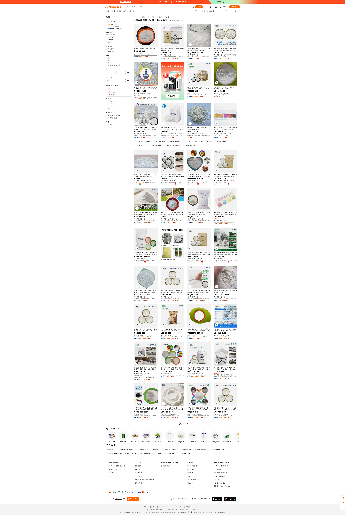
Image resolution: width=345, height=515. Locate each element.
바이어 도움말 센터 (192, 466)
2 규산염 (111, 449)
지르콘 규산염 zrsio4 (141, 145)
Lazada (172, 507)
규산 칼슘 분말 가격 (221, 141)
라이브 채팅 (190, 469)
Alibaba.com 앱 (189, 499)
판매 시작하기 (217, 469)
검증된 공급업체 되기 (220, 476)
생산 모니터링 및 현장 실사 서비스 (144, 479)
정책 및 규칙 (138, 483)
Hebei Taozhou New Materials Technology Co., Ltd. (146, 135)
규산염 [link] (167, 17)
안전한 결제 (138, 466)
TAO (186, 507)
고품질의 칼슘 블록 (174, 141)
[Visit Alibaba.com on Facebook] (215, 486)
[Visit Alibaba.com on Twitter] (222, 486)
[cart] (216, 7)
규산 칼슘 (159, 453)
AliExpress (147, 507)
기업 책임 (111, 472)
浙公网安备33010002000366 (201, 512)
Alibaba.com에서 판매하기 (221, 466)
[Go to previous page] (176, 423)
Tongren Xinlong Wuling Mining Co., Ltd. (225, 94)
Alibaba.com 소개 (114, 462)
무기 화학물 (151, 17)
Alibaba (136, 17)
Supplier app (173, 499)
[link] (342, 498)
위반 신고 (190, 483)
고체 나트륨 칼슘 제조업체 (115, 453)
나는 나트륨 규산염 (143, 449)
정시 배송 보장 (139, 472)
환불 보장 (137, 469)
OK (128, 72)
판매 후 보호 (138, 476)
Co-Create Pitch (113, 469)
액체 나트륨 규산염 (131, 453)
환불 (188, 476)
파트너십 (216, 479)
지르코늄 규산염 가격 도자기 (173, 145)
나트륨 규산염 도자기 (191, 145)
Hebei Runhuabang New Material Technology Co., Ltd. (199, 94)
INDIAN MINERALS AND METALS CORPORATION (146, 182)
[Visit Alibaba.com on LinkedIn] (218, 486)
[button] (193, 7)
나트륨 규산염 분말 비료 (170, 449)
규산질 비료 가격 (186, 453)
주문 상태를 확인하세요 (220, 472)
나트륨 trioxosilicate (202, 449)
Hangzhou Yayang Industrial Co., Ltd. (224, 135)
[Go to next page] (194, 423)
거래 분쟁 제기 (191, 472)
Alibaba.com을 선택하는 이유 (117, 466)
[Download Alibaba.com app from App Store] (217, 499)
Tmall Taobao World (163, 507)
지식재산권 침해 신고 (193, 479)
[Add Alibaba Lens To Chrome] (133, 499)
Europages (199, 507)
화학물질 (142, 17)
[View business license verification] (189, 512)
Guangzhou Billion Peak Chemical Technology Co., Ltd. (199, 135)
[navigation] (118, 220)
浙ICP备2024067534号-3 (218, 512)
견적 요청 (163, 469)
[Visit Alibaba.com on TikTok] (233, 486)
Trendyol (191, 507)
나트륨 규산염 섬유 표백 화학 (143, 141)
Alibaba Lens (118, 499)
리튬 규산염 (187, 141)
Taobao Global (180, 507)
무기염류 (159, 17)
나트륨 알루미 (156, 449)
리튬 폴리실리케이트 (146, 453)
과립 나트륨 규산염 (160, 141)
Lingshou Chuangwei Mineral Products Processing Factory (199, 56)
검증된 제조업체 (165, 466)
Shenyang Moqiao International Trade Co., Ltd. (172, 135)
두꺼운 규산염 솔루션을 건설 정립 (203, 141)
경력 (110, 476)
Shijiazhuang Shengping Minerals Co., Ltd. (145, 55)
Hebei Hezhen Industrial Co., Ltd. (223, 56)
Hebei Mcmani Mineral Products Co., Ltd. (145, 97)
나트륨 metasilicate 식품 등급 (126, 449)
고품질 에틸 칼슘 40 (156, 145)
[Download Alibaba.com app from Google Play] (230, 499)
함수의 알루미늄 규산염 (218, 449)
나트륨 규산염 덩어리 (187, 449)
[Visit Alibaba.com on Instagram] (225, 486)
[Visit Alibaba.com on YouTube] (229, 486)
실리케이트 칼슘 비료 (171, 453)
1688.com (154, 507)
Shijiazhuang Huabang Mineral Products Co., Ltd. (172, 56)
